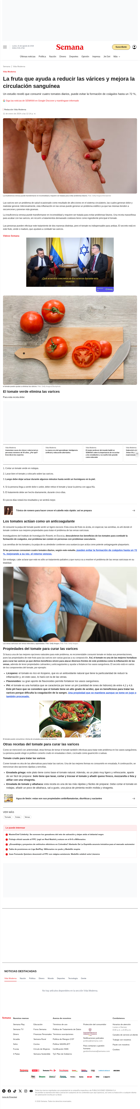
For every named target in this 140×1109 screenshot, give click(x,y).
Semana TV (18, 1029)
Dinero (16, 1034)
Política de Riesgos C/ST (63, 1039)
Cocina (36, 1044)
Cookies (116, 1049)
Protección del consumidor (94, 1024)
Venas (27, 817)
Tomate (8, 817)
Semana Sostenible (41, 1054)
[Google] (3, 1091)
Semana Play (19, 1024)
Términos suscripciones (63, 1034)
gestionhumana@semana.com (96, 1051)
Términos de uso (60, 1024)
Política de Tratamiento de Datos (67, 1029)
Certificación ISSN (60, 1049)
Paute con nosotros (121, 1045)
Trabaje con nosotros (122, 1040)
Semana (6, 66)
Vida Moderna (19, 66)
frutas (17, 817)
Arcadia (16, 1039)
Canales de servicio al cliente (125, 1035)
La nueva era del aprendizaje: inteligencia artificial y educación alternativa (62, 451)
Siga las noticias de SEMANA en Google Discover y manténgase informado (42, 101)
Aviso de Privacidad (12, 1097)
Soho (15, 1044)
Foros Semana (39, 1029)
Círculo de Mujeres (41, 1049)
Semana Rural (39, 1039)
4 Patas (16, 1054)
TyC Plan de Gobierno (62, 1054)
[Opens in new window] (9, 1091)
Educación (38, 1024)
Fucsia (16, 1049)
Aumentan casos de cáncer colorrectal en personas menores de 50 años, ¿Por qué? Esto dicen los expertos (21, 452)
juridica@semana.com (93, 1041)
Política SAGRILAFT (61, 1044)
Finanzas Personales (42, 1034)
